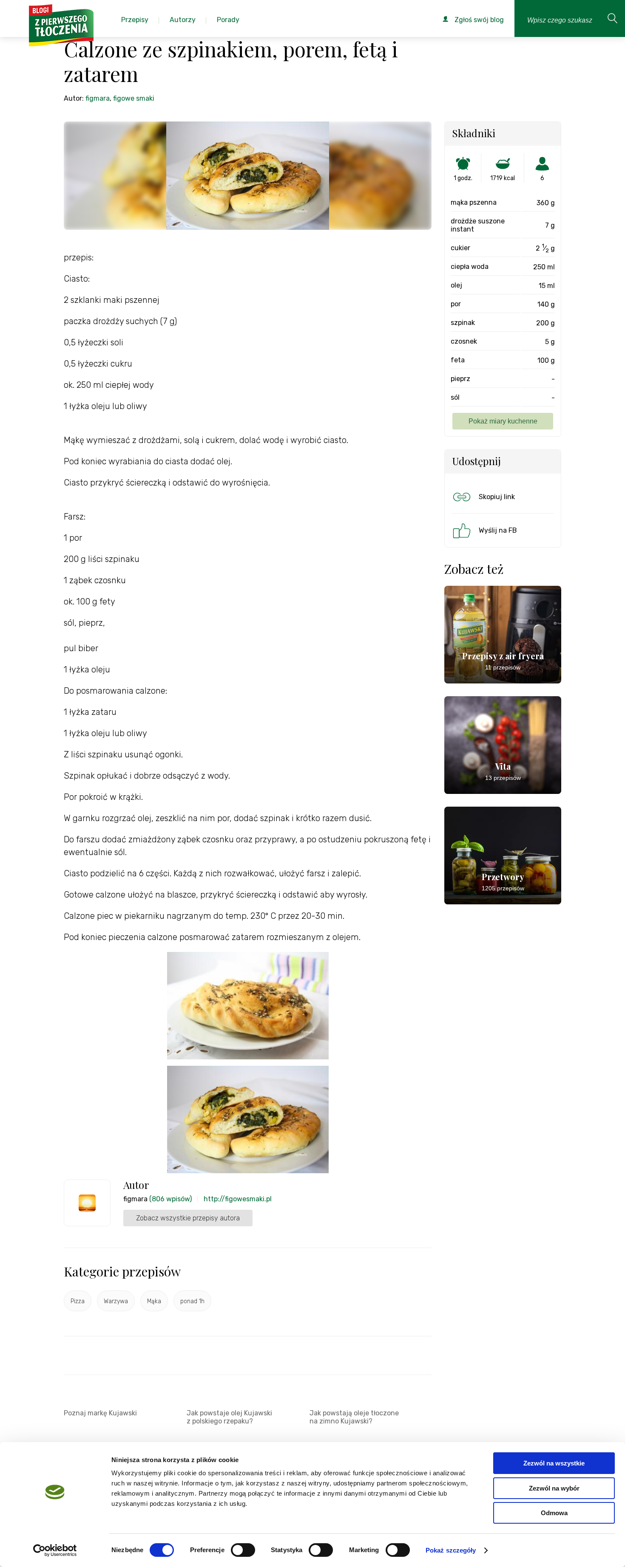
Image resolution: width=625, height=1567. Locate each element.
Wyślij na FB (498, 530)
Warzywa (116, 1301)
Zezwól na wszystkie (554, 1463)
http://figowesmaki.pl (238, 1199)
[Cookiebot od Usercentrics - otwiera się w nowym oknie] (55, 1550)
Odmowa (554, 1512)
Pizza (78, 1301)
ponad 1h (192, 1301)
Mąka (154, 1301)
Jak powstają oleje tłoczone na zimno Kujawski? (354, 1417)
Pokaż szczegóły (451, 1550)
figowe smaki (133, 98)
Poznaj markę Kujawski (100, 1413)
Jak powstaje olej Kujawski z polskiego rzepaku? (229, 1417)
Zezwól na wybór (554, 1488)
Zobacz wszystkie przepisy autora (188, 1218)
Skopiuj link (497, 497)
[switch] (243, 1550)
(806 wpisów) (170, 1199)
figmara (97, 98)
